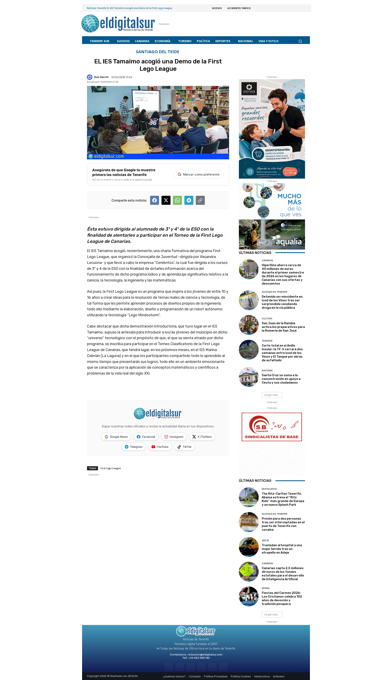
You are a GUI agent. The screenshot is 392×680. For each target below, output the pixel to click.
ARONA (266, 588)
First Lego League (110, 468)
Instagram (176, 436)
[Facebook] (169, 667)
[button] (300, 41)
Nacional (267, 370)
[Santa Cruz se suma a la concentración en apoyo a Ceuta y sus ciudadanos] (249, 377)
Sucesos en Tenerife (274, 292)
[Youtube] (223, 667)
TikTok (187, 446)
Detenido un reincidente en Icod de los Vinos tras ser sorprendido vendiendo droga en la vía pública (282, 302)
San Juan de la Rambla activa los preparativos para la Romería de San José (283, 326)
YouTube (162, 446)
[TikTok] (201, 667)
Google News (119, 436)
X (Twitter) (205, 436)
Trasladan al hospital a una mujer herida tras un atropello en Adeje (282, 548)
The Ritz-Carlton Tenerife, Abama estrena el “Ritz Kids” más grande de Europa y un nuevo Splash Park (283, 499)
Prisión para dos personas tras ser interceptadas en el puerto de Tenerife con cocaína (283, 524)
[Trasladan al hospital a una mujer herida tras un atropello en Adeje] (249, 547)
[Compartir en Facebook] (154, 200)
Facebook (148, 436)
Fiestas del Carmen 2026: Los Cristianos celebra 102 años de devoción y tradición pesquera (282, 598)
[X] (212, 667)
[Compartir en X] (165, 200)
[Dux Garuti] (90, 77)
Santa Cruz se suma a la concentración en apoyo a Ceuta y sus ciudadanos (281, 378)
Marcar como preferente (201, 174)
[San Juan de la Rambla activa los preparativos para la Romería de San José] (249, 325)
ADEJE (265, 540)
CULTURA (267, 318)
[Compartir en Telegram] (188, 200)
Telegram (136, 446)
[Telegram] (191, 667)
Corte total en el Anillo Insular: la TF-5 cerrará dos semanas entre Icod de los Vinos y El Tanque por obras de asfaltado (282, 353)
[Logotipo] (118, 24)
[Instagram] (180, 667)
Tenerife (267, 341)
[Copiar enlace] (200, 200)
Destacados (269, 489)
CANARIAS (267, 260)
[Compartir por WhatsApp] (177, 200)
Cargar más (270, 395)
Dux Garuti (101, 77)
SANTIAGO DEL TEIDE (157, 51)
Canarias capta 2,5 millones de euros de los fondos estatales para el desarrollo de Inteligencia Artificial (283, 573)
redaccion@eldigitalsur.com (205, 654)
